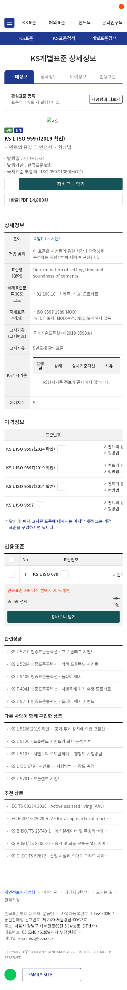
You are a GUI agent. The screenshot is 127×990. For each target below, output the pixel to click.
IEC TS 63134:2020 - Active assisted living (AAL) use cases (60, 806)
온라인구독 (112, 22)
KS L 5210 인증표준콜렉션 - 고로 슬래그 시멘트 (52, 651)
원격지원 (12, 900)
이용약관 (50, 892)
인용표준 (108, 76)
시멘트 (56, 238)
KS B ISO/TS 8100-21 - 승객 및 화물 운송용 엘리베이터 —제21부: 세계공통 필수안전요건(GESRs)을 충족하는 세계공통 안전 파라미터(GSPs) (60, 843)
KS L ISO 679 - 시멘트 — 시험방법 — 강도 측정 (52, 766)
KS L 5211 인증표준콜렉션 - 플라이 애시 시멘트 (52, 701)
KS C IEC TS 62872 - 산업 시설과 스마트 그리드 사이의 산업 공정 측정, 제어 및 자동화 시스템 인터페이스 (60, 856)
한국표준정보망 (31, 8)
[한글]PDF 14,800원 (28, 200)
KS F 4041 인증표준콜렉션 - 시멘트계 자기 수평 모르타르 (60, 689)
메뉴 (9, 23)
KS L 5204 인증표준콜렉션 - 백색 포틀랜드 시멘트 (54, 664)
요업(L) (39, 238)
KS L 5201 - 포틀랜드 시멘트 (35, 778)
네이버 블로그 (10, 975)
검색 (96, 9)
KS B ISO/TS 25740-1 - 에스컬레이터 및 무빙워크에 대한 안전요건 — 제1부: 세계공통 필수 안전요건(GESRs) (60, 831)
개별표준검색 (104, 38)
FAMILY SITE (40, 974)
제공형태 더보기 (106, 99)
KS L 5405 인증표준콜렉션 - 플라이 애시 (46, 676)
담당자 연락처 (77, 892)
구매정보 (19, 76)
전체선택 (11, 559)
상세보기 (61, 449)
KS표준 (29, 22)
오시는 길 (104, 892)
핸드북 (85, 22)
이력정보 (78, 76)
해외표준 (57, 22)
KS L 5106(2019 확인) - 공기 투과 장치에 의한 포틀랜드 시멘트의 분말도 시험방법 (60, 729)
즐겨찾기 (10, 184)
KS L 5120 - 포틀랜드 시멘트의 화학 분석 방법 (51, 741)
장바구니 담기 (71, 183)
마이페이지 (107, 9)
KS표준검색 (64, 38)
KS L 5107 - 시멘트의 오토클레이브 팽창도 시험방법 (56, 754)
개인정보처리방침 (19, 892)
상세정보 (48, 76)
